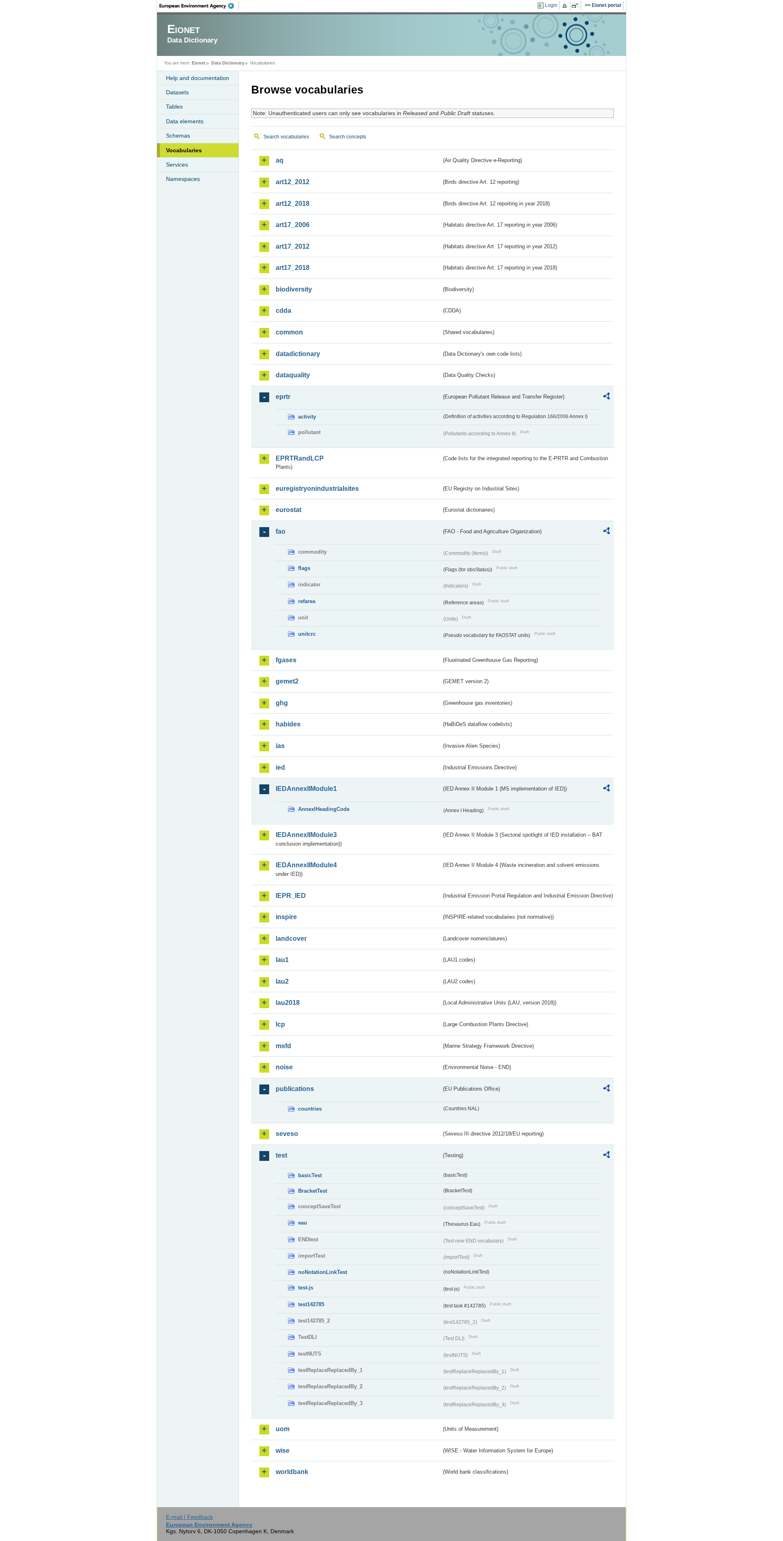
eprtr (283, 396)
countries (310, 1109)
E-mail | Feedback (189, 1517)
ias (280, 745)
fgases (286, 660)
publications (295, 1088)
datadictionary (298, 353)
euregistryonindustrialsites (317, 488)
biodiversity (294, 289)
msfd (283, 1045)
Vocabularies (184, 150)
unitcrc (307, 634)
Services (177, 164)
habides (288, 724)
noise (284, 1067)
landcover (291, 938)
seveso (287, 1133)
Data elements (184, 121)
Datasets (177, 92)
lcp (280, 1024)
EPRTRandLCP (300, 458)
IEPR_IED (291, 895)
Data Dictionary (227, 62)
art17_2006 (293, 224)
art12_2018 (293, 203)
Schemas (178, 135)
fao (280, 531)
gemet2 (287, 681)
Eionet (199, 62)
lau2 (282, 981)
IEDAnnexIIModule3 (306, 834)
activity (307, 417)
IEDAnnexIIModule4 (306, 865)
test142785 (311, 1304)
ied (280, 767)
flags (304, 568)
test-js (305, 1288)
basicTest (310, 1175)
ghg (282, 702)
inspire (286, 916)
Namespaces (183, 179)
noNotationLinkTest (322, 1272)
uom (283, 1428)
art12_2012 (293, 181)
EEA (199, 6)
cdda (283, 310)
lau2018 (288, 1002)
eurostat (288, 509)
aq (279, 160)
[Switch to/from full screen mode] (576, 6)
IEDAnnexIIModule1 (306, 788)
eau (302, 1223)
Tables (174, 106)
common (289, 332)
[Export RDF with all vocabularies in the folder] (606, 397)
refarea (306, 601)
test (281, 1155)
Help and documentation (197, 78)
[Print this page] (566, 6)
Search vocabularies (286, 136)
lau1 (282, 959)
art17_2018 (293, 267)
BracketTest (312, 1191)
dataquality (293, 375)
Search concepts (347, 136)
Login (551, 5)
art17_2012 (293, 246)
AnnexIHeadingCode (323, 809)
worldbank (292, 1471)
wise (283, 1450)
